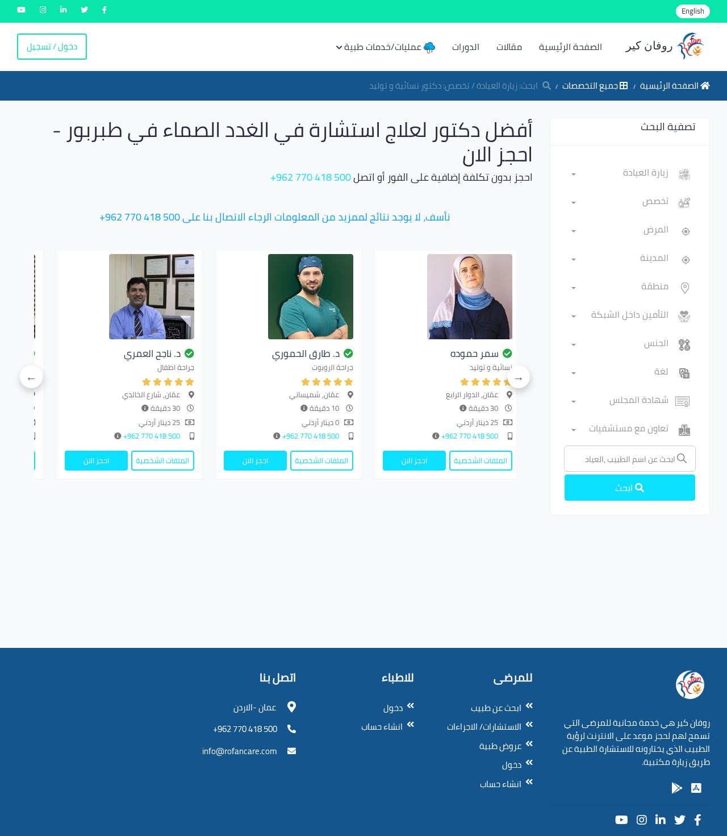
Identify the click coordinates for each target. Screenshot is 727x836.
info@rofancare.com (239, 751)
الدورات (465, 46)
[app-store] (696, 788)
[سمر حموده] (447, 296)
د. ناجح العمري (152, 353)
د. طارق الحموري (306, 353)
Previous (518, 376)
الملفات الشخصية (480, 460)
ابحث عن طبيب (496, 708)
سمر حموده (474, 353)
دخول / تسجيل (52, 46)
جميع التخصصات (591, 85)
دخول (511, 764)
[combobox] (620, 174)
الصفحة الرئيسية (570, 46)
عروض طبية (500, 746)
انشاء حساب (500, 784)
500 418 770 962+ (310, 177)
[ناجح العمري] (129, 296)
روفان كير (651, 45)
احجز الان (414, 460)
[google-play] (677, 788)
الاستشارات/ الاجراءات (484, 726)
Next (31, 376)
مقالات (509, 46)
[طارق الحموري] (288, 296)
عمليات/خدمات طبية (384, 46)
